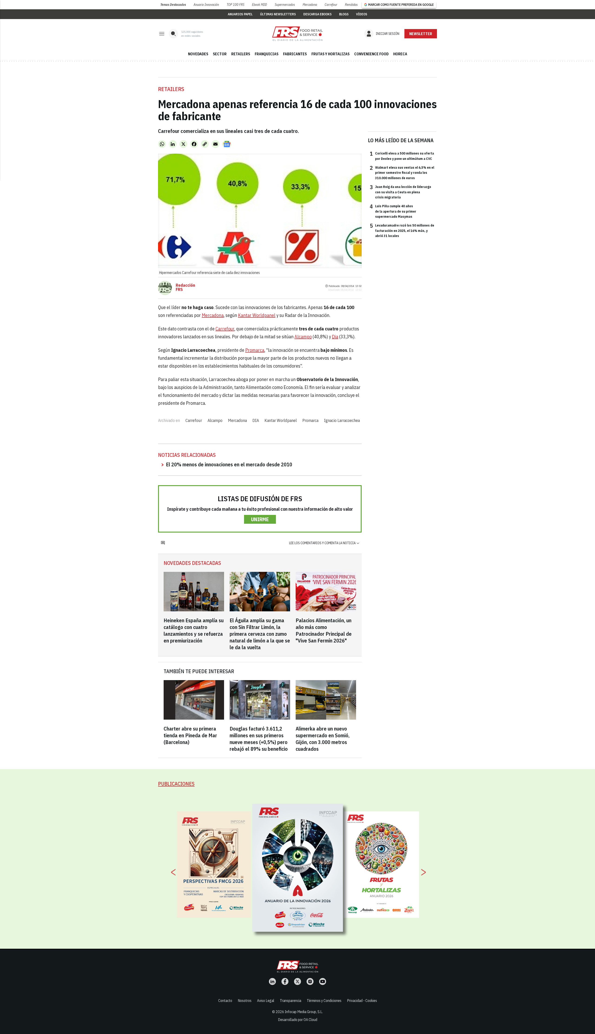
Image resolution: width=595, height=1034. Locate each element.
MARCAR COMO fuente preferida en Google (401, 5)
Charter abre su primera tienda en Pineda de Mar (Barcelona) (190, 735)
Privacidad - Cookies (362, 1000)
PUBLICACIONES (176, 783)
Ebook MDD (259, 5)
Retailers (171, 89)
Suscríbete (421, 33)
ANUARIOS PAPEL (240, 14)
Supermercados (285, 5)
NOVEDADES (198, 54)
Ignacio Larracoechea (342, 420)
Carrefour (331, 5)
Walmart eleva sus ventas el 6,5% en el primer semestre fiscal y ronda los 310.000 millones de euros (402, 172)
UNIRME (260, 519)
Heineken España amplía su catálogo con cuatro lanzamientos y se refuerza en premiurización (194, 630)
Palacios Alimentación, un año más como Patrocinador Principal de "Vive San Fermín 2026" (324, 630)
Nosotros (244, 1000)
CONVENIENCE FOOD (371, 54)
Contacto (225, 1000)
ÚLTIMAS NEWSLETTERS (278, 14)
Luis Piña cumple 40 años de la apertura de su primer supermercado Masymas (393, 211)
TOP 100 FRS (235, 5)
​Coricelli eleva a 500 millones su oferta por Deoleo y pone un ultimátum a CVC (402, 156)
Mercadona (310, 5)
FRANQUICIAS (266, 54)
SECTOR (220, 54)
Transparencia (290, 1000)
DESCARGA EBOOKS (317, 14)
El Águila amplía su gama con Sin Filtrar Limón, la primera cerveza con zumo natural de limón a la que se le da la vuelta (260, 634)
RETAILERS (240, 54)
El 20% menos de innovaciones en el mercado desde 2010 (229, 464)
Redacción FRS (185, 287)
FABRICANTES (295, 54)
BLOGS (344, 14)
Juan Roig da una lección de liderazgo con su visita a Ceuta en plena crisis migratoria (400, 191)
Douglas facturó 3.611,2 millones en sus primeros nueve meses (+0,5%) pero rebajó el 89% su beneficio (259, 738)
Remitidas (351, 5)
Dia (335, 336)
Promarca (254, 350)
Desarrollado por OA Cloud (297, 1019)
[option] (297, 867)
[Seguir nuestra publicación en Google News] (226, 144)
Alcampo (303, 336)
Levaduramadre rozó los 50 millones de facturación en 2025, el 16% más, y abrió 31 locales (402, 230)
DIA (255, 420)
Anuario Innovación (206, 5)
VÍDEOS (361, 14)
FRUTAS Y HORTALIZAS (330, 54)
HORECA (400, 54)
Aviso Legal (265, 1000)
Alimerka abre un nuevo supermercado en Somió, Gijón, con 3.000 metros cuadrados (323, 738)
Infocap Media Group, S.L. (304, 1011)
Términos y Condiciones (324, 1000)
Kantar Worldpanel (256, 315)
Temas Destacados (173, 5)
